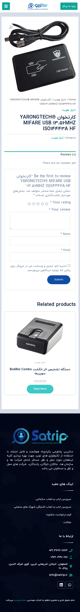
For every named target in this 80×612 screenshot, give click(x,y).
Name (65, 234)
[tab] (40, 154)
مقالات (67, 522)
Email (65, 250)
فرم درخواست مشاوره (58, 514)
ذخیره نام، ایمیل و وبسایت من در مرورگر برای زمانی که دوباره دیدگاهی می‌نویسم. (40, 268)
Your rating (60, 203)
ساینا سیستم (20, 600)
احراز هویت (59, 100)
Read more (40, 389)
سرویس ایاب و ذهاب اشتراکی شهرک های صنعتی (42, 507)
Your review (59, 209)
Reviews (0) (68, 155)
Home (72, 100)
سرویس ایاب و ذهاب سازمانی (53, 499)
